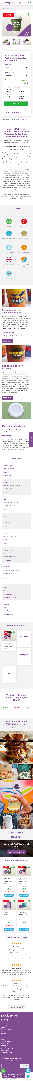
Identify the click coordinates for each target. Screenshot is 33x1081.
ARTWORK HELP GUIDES (9, 326)
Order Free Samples (31, 439)
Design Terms (5, 1050)
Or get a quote (15, 107)
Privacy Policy (5, 1043)
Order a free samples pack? (13, 112)
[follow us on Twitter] (16, 837)
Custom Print (5, 1026)
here (9, 432)
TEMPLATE (9, 324)
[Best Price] (9, 641)
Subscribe (25, 1066)
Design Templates (6, 1029)
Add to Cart (15, 103)
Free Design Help (11, 90)
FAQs (2, 1039)
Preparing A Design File (7, 1049)
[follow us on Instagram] (19, 837)
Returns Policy (5, 1045)
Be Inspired (4, 1035)
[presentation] (14, 49)
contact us (23, 119)
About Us (3, 1033)
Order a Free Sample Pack (16, 852)
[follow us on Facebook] (12, 837)
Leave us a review (15, 1007)
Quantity (8, 64)
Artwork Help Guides (7, 1052)
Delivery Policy (5, 1047)
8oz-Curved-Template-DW (14, 335)
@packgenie (17, 728)
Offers (3, 1027)
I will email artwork (22, 90)
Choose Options (9, 895)
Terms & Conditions (6, 1041)
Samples (3, 1031)
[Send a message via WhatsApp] (3, 1070)
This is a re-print (10, 95)
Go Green (4, 1024)
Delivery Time (9, 72)
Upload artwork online (21, 96)
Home (4, 7)
